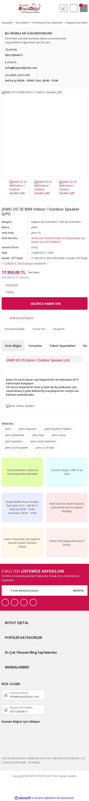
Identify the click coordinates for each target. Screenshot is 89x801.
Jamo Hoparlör (28, 429)
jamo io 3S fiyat (45, 447)
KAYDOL (78, 590)
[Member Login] (73, 8)
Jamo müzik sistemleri (43, 441)
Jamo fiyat (38, 435)
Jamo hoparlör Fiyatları (57, 429)
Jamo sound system (16, 447)
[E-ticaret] (44, 798)
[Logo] (29, 8)
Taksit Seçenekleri (62, 346)
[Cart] (84, 8)
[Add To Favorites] (13, 329)
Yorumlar (35, 346)
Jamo (8, 429)
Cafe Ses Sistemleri (70, 222)
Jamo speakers (14, 441)
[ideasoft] (22, 798)
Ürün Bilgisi (13, 346)
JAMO (34, 227)
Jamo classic (59, 435)
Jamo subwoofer (15, 435)
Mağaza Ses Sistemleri (44, 222)
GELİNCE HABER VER (46, 303)
